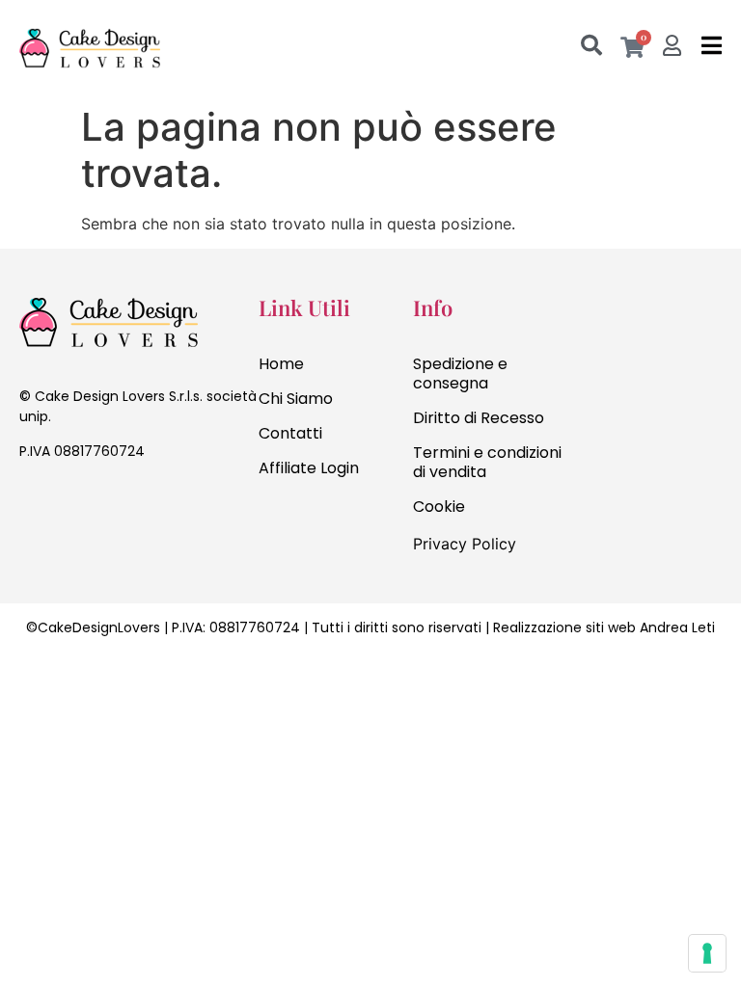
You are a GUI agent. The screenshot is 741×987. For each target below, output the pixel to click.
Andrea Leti (677, 627)
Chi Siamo (296, 398)
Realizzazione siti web (564, 627)
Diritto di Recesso (478, 418)
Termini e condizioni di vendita (487, 462)
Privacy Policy (464, 543)
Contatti (290, 433)
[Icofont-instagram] (67, 504)
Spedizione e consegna (460, 373)
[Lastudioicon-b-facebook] (29, 504)
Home (281, 364)
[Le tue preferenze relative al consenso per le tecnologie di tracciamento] (707, 953)
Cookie (439, 506)
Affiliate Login (309, 468)
